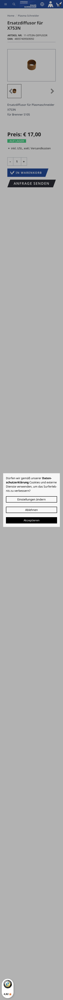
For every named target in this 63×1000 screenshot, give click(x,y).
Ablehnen (31, 510)
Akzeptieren (32, 520)
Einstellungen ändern (31, 499)
